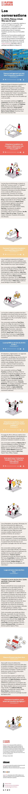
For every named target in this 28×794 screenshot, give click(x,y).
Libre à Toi (5, 775)
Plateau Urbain (6, 744)
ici (20, 45)
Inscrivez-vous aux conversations (12, 785)
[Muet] (20, 79)
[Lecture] (3, 79)
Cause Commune (6, 43)
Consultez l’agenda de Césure (11, 786)
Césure (4, 765)
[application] (14, 79)
